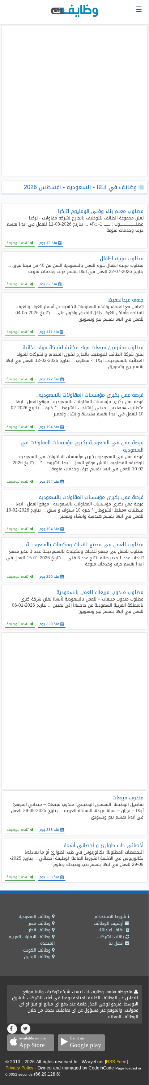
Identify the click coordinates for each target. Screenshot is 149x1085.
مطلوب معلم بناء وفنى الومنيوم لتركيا (101, 211)
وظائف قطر (40, 930)
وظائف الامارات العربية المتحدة (32, 940)
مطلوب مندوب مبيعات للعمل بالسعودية (100, 592)
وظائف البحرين (38, 957)
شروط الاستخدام (111, 916)
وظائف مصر (40, 923)
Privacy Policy (19, 1068)
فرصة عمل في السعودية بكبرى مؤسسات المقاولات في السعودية (82, 446)
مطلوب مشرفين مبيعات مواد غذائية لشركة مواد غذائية (83, 347)
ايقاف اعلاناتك (112, 930)
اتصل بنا (116, 943)
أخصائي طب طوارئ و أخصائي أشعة (104, 845)
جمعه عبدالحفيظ (126, 300)
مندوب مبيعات (128, 798)
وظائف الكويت (37, 950)
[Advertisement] (74, 100)
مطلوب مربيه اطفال (122, 258)
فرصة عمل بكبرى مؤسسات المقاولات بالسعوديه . (89, 395)
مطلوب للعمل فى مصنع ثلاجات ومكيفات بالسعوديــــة (85, 544)
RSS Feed (116, 1062)
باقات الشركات (111, 937)
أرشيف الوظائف (109, 923)
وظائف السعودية (35, 916)
